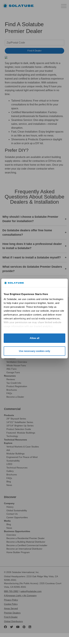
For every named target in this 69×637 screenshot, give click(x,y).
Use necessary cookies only (34, 351)
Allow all (34, 338)
